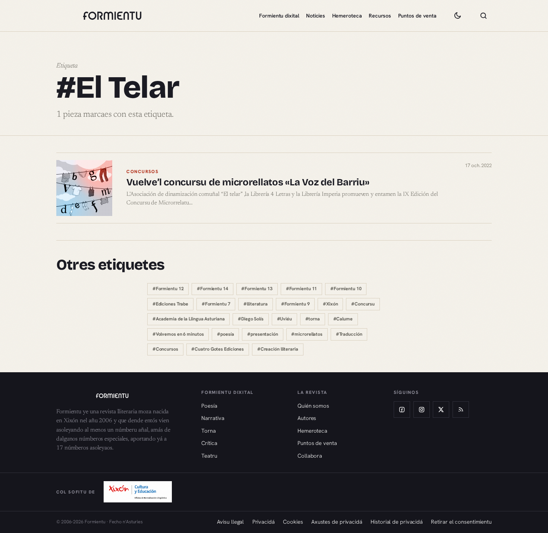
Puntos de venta (417, 15)
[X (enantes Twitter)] (441, 409)
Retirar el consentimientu (461, 521)
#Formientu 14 (212, 289)
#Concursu (363, 304)
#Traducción (349, 334)
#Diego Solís (251, 319)
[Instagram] (421, 409)
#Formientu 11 (301, 289)
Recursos (380, 15)
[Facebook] (402, 409)
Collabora (309, 455)
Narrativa (212, 417)
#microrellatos (306, 334)
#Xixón (330, 304)
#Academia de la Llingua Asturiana (188, 319)
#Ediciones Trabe (170, 304)
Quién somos (313, 405)
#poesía (225, 334)
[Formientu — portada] (112, 16)
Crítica (209, 442)
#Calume (343, 319)
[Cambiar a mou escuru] (457, 15)
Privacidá (263, 521)
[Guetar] (483, 15)
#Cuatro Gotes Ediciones (217, 349)
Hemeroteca (347, 15)
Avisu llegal (230, 521)
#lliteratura (255, 304)
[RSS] (461, 409)
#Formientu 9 (295, 304)
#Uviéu (284, 319)
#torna (312, 319)
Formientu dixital (279, 15)
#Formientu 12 (168, 289)
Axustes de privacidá (336, 521)
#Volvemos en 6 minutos (178, 334)
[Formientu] (121, 395)
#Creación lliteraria (277, 349)
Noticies (315, 15)
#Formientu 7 (216, 304)
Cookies (293, 521)
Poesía (209, 405)
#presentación (262, 334)
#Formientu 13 (257, 289)
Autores (306, 417)
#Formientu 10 (346, 289)
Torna (208, 430)
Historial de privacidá (397, 521)
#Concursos (165, 349)
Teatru (209, 455)
